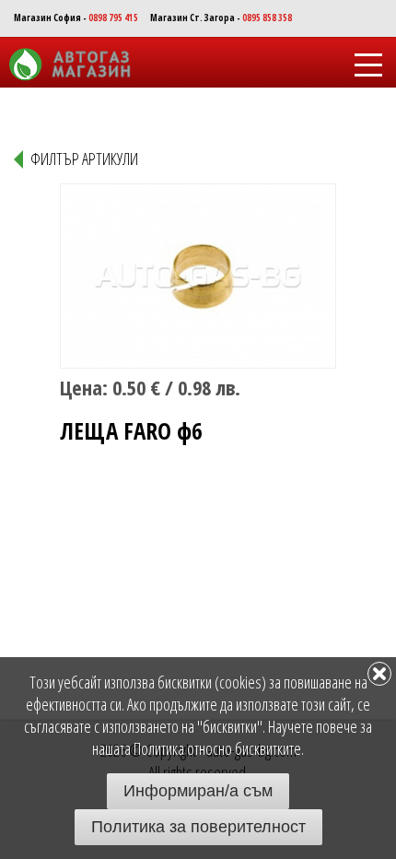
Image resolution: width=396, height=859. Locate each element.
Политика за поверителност (198, 827)
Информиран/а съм (198, 791)
